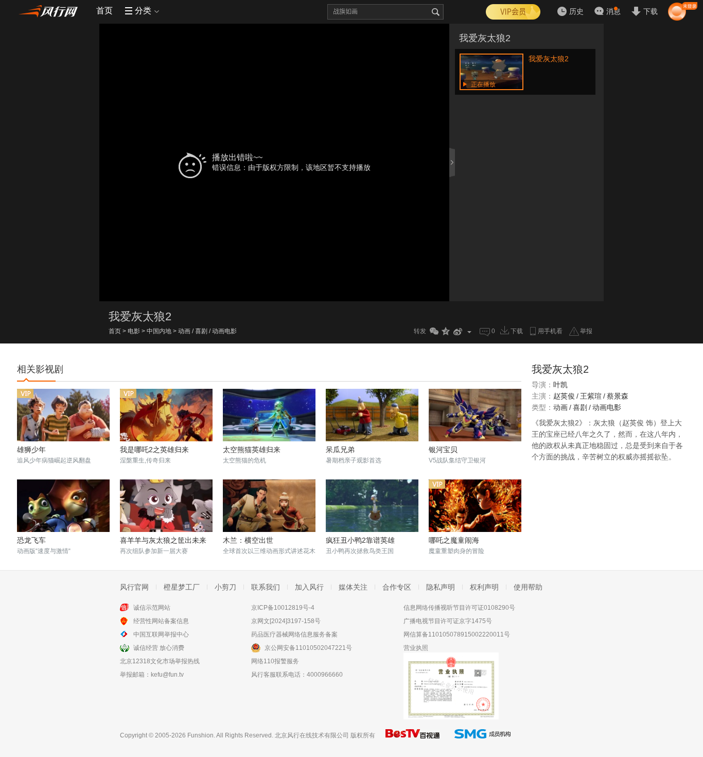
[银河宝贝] (475, 415)
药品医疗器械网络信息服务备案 (294, 634)
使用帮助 (528, 587)
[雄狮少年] (63, 415)
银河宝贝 (443, 449)
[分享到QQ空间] (446, 331)
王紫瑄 (591, 396)
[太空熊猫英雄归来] (269, 415)
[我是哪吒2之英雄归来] (166, 415)
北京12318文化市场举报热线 (160, 661)
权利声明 (484, 587)
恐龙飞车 (31, 540)
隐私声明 (440, 587)
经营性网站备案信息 (161, 621)
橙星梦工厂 (182, 587)
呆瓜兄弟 (340, 449)
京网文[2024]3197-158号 (286, 621)
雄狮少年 (31, 449)
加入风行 (309, 587)
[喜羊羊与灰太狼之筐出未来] (166, 505)
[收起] (452, 162)
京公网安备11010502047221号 (308, 647)
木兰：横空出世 (248, 540)
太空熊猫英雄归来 (251, 449)
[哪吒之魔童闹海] (475, 505)
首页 (104, 10)
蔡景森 (617, 396)
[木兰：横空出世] (269, 505)
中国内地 (159, 331)
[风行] (50, 11)
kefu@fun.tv (167, 674)
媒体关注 (353, 587)
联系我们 (265, 587)
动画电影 (224, 331)
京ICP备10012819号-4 (282, 607)
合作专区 (396, 587)
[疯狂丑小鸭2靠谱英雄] (372, 505)
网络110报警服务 (275, 661)
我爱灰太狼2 (485, 38)
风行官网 (134, 587)
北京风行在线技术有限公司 (312, 735)
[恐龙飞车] (63, 505)
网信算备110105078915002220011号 (456, 634)
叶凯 (560, 385)
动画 (184, 331)
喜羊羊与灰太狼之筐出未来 (163, 540)
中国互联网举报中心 (161, 634)
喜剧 (201, 331)
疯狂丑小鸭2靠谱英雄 (360, 540)
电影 (134, 331)
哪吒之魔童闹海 (454, 540)
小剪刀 (225, 587)
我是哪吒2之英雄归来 (154, 449)
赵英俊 (564, 396)
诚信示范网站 (151, 607)
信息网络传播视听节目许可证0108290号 (459, 607)
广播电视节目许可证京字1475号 (447, 621)
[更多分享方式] (469, 331)
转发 (420, 331)
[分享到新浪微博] (457, 331)
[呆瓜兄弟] (372, 415)
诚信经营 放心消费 (158, 647)
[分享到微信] (434, 331)
